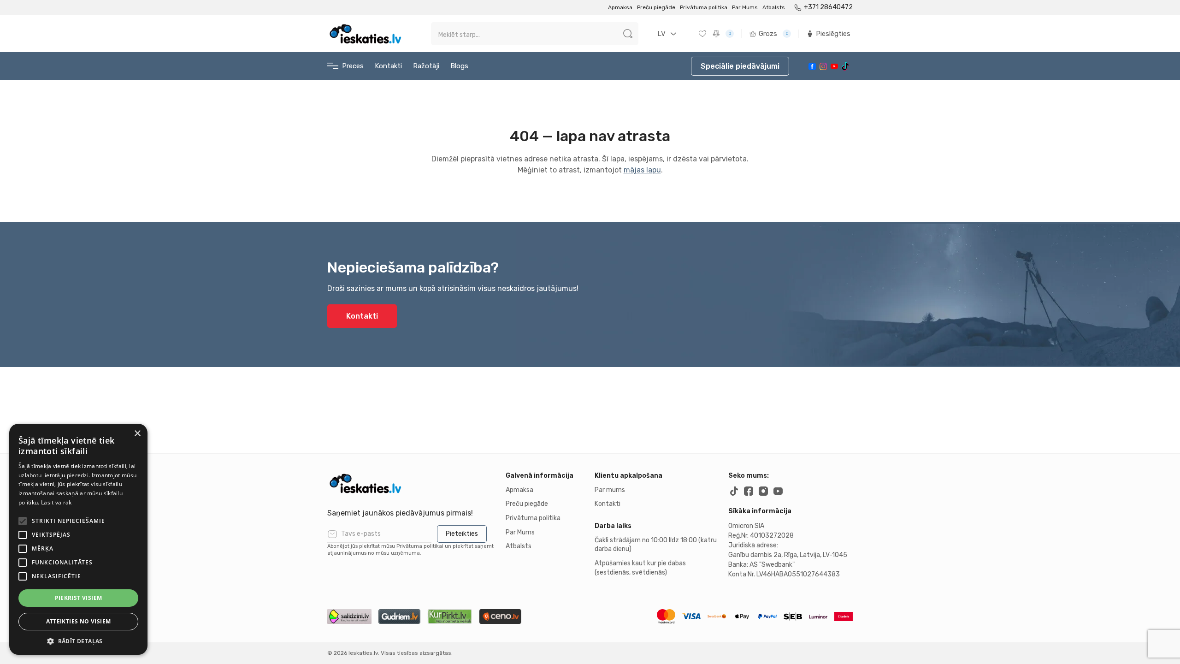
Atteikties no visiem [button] (78, 621)
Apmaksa (620, 7)
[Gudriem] (399, 616)
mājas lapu (642, 170)
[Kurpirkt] (449, 616)
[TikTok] (845, 66)
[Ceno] (500, 616)
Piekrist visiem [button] (78, 598)
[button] (78, 641)
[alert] (78, 539)
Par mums (610, 490)
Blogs (459, 66)
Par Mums (745, 7)
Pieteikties (462, 534)
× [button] (137, 433)
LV (661, 34)
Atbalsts (773, 7)
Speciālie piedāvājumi (740, 66)
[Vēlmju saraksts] (703, 33)
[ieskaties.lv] (411, 483)
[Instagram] (823, 66)
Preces (353, 66)
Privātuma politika (703, 7)
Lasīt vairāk (56, 502)
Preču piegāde (656, 7)
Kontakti (388, 66)
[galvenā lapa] (365, 34)
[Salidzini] (349, 616)
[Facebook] (812, 66)
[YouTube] (834, 66)
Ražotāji (426, 66)
